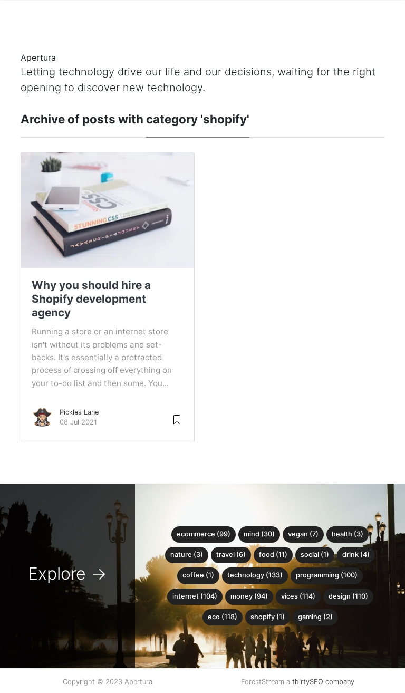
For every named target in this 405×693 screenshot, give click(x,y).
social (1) (315, 555)
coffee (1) (198, 575)
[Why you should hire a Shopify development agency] (107, 209)
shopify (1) (267, 617)
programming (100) (327, 575)
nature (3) (186, 555)
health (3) (347, 534)
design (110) (348, 596)
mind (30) (259, 534)
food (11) (273, 555)
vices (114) (298, 596)
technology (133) (255, 575)
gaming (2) (315, 617)
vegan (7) (303, 534)
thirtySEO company (323, 682)
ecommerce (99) (203, 534)
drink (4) (356, 555)
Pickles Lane (79, 412)
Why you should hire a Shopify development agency (91, 298)
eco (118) (222, 617)
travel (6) (231, 555)
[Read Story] (177, 419)
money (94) (249, 596)
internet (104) (194, 596)
